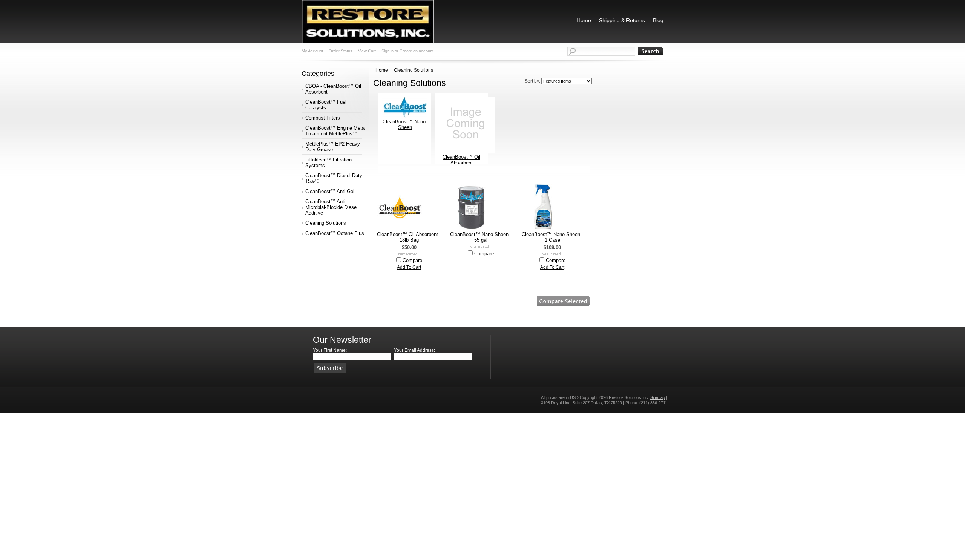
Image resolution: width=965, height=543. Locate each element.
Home (381, 70)
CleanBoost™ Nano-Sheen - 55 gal (481, 237)
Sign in (387, 51)
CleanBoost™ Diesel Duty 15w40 (333, 178)
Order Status (340, 51)
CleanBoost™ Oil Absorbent (461, 160)
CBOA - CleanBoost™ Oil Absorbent (333, 89)
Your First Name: (330, 350)
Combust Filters (322, 118)
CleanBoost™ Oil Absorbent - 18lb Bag (409, 237)
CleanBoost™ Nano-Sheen (405, 124)
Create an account (416, 51)
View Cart (367, 51)
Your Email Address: (414, 350)
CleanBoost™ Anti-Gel (329, 191)
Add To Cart (409, 267)
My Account (312, 51)
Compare (412, 260)
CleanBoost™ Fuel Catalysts (325, 104)
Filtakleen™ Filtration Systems (328, 162)
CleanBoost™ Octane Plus (334, 233)
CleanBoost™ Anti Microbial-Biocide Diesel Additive (331, 207)
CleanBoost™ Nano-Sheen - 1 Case (552, 237)
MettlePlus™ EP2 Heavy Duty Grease (332, 146)
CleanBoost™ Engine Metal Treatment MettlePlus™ (335, 131)
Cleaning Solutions (325, 223)
